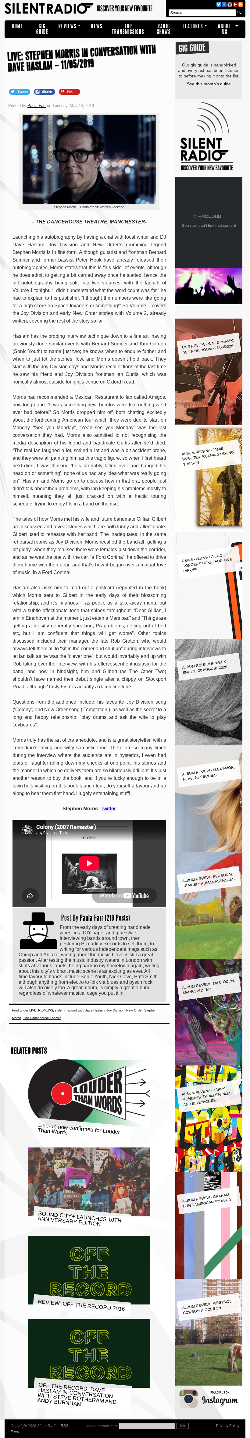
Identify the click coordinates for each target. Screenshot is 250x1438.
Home (17, 26)
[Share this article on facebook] (45, 91)
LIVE (32, 1010)
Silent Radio (84, 8)
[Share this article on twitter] (20, 91)
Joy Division (115, 1010)
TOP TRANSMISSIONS (128, 29)
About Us (224, 29)
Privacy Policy (227, 1426)
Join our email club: (101, 1426)
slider (59, 1010)
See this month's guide (209, 83)
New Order (134, 1010)
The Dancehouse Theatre (42, 1018)
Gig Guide (42, 29)
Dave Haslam (94, 1010)
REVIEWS (68, 26)
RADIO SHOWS (164, 29)
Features (193, 26)
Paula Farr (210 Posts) (105, 917)
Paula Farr (36, 105)
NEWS (96, 26)
